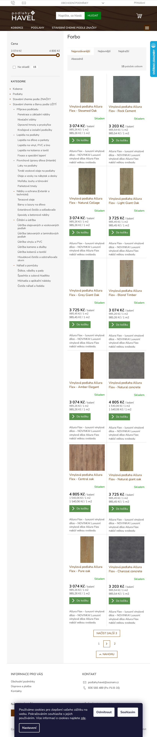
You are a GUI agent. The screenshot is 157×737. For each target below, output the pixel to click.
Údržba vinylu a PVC (30, 242)
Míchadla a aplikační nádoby (34, 281)
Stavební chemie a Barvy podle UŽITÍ (34, 104)
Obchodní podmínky (74, 3)
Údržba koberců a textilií (32, 252)
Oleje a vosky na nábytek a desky (37, 176)
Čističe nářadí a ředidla (31, 286)
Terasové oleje (26, 199)
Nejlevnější (104, 51)
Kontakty (16, 691)
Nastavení (29, 728)
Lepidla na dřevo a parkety (33, 140)
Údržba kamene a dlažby (32, 247)
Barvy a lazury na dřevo (31, 204)
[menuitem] (17, 28)
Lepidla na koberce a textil (33, 150)
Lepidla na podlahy (28, 135)
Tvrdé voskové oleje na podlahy (36, 171)
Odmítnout (104, 712)
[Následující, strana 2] (106, 643)
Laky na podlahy (27, 165)
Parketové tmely (27, 186)
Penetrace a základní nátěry (34, 114)
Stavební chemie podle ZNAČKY (32, 99)
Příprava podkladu (27, 109)
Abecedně (77, 59)
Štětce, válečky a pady (31, 270)
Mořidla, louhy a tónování (33, 181)
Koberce (17, 89)
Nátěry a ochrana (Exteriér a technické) (33, 192)
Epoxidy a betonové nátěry (33, 215)
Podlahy (18, 94)
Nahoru (108, 654)
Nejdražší (123, 51)
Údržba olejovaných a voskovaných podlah (38, 226)
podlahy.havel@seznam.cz (103, 682)
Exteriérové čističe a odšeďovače (37, 210)
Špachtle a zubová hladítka (33, 275)
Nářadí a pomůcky (27, 265)
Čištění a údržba (26, 220)
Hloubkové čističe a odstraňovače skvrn (37, 258)
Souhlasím (127, 712)
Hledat (93, 15)
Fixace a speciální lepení (32, 155)
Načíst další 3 (106, 633)
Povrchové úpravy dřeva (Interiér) (36, 160)
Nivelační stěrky (27, 119)
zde (83, 718)
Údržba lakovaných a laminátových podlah (38, 235)
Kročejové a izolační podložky (35, 130)
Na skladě (27, 67)
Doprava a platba (21, 686)
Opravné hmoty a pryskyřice (34, 125)
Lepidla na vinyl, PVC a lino (34, 145)
